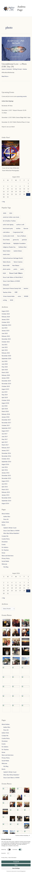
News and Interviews (7, 555)
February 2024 (6, 316)
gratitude (24, 239)
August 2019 (5, 389)
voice (19, 296)
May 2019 (5, 394)
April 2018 (5, 408)
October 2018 (6, 400)
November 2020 (6, 355)
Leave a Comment (7, 69)
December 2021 (6, 339)
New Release (15, 265)
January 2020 (5, 378)
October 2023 (6, 322)
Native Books (7, 262)
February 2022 (6, 336)
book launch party (8, 228)
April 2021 (5, 350)
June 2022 (5, 333)
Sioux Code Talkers (16, 273)
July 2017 (4, 433)
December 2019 (6, 380)
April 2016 (5, 470)
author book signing (8, 224)
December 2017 (6, 420)
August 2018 (5, 403)
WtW (11, 300)
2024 (10, 213)
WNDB (26, 296)
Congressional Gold (18, 232)
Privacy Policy (6, 558)
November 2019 (6, 383)
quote (22, 269)
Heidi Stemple (6, 243)
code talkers (6, 232)
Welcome (4, 564)
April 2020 (5, 369)
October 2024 (6, 314)
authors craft (20, 224)
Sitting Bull (6, 285)
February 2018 (6, 414)
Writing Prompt (17, 69)
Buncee (26, 228)
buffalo (18, 228)
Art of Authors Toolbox (9, 221)
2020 (4, 213)
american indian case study (11, 217)
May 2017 (5, 439)
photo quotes (6, 269)
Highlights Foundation (19, 243)
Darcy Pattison (21, 236)
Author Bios (6, 516)
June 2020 (5, 364)
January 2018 (5, 417)
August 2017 (5, 431)
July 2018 (4, 406)
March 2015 (5, 489)
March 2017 (5, 445)
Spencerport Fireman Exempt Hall (12, 288)
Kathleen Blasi (23, 247)
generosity (16, 239)
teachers (26, 288)
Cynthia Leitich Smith (8, 236)
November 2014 (6, 498)
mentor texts (6, 254)
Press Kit (5, 519)
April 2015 (5, 486)
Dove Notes (6, 239)
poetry (15, 269)
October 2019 (6, 386)
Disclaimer (5, 541)
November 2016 (6, 456)
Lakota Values (18, 251)
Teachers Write (7, 292)
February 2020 (6, 375)
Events (4, 544)
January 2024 (5, 319)
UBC (16, 292)
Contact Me (5, 536)
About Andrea (5, 513)
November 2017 (6, 422)
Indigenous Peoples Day (9, 247)
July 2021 (4, 344)
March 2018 (5, 411)
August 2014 (5, 503)
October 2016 (6, 459)
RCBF (4, 273)
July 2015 (4, 484)
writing (5, 300)
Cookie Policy (6, 539)
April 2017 (5, 442)
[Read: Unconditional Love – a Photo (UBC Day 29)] (16, 48)
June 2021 (5, 347)
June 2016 (5, 467)
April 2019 (5, 397)
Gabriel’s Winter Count (9, 528)
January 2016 (5, 473)
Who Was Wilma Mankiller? (11, 533)
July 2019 (4, 392)
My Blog (5, 567)
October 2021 (6, 342)
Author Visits (5, 522)
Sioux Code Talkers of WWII (11, 281)
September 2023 (6, 325)
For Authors (5, 547)
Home (3, 553)
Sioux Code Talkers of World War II (13, 277)
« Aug (3, 201)
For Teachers (5, 550)
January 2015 (5, 495)
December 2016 (6, 453)
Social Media (5, 561)
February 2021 (6, 353)
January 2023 (5, 330)
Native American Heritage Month (13, 258)
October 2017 (6, 425)
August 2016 (5, 464)
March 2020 (5, 372)
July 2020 (4, 361)
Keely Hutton (6, 251)
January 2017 (5, 450)
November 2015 (6, 478)
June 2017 (5, 436)
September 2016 (6, 461)
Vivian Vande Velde (8, 296)
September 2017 (6, 428)
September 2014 (6, 500)
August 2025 (5, 311)
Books (3, 525)
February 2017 (6, 447)
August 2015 (5, 481)
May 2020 (5, 367)
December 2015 (6, 475)
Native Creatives (18, 262)
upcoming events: (22, 96)
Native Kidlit (6, 265)
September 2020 (6, 358)
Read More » (5, 76)
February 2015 (6, 492)
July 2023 (4, 328)
